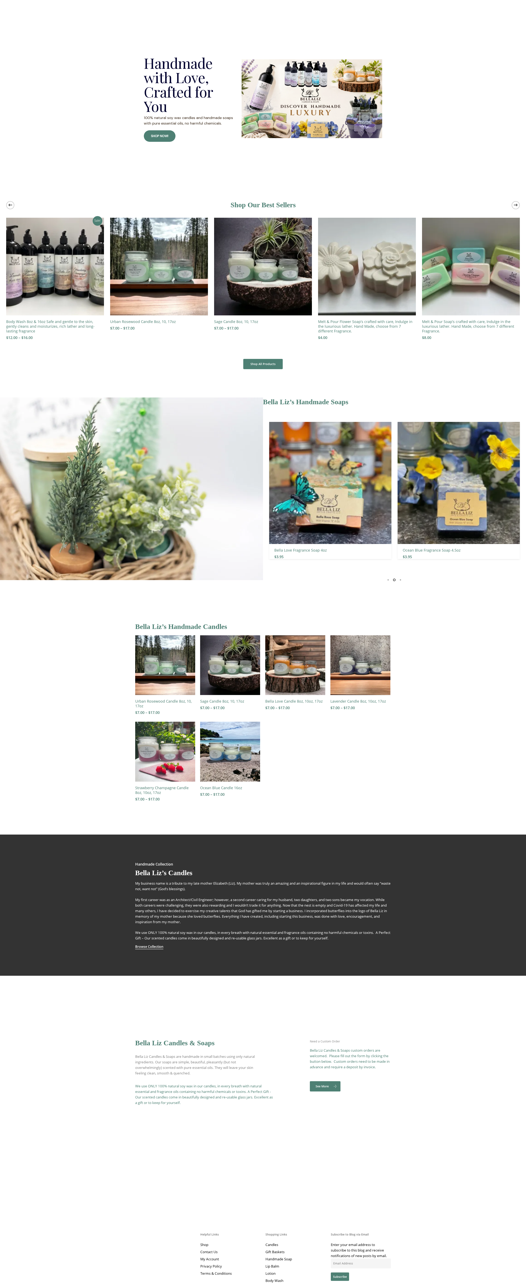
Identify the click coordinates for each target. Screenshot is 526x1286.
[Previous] (10, 205)
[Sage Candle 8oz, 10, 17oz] (120, 266)
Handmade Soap (278, 1259)
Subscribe (340, 1277)
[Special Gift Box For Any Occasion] (432, 266)
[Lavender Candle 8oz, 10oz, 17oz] (360, 665)
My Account (209, 1259)
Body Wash (274, 1280)
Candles (271, 1244)
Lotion (270, 1273)
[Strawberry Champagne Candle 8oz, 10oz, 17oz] (165, 752)
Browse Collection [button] (149, 946)
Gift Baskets (275, 1251)
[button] (263, 364)
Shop (204, 1244)
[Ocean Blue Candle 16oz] (230, 752)
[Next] (516, 205)
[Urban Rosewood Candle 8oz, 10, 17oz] (165, 665)
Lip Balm (272, 1266)
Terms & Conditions (216, 1273)
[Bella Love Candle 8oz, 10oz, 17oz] (295, 665)
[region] (263, 99)
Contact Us (209, 1251)
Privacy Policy (211, 1266)
